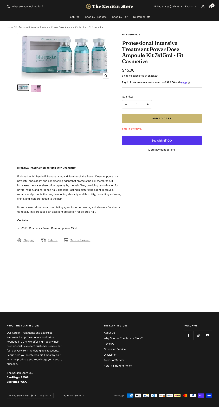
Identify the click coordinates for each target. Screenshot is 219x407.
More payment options (162, 149)
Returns (52, 240)
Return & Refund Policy (118, 365)
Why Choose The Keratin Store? (123, 338)
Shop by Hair (120, 17)
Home (10, 27)
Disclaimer (110, 354)
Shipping (28, 240)
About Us (109, 332)
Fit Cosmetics (131, 34)
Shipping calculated (133, 75)
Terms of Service (114, 360)
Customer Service (115, 349)
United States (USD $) (166, 6)
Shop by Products (96, 17)
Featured (74, 17)
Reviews (109, 343)
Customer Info (141, 17)
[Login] (202, 6)
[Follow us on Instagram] (198, 335)
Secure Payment (80, 240)
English (189, 6)
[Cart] (210, 6)
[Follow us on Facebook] (188, 335)
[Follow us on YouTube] (207, 335)
